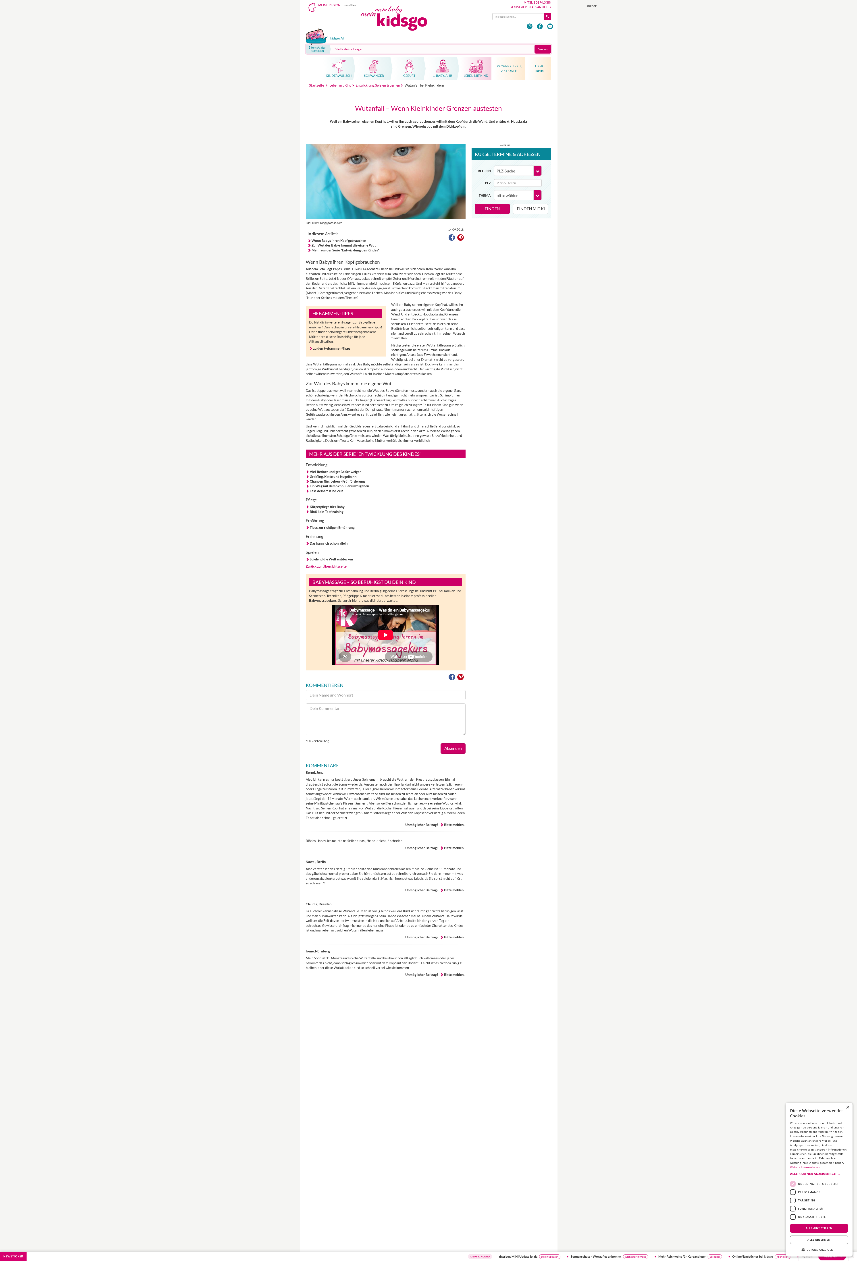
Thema (485, 195)
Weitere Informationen (805, 1167)
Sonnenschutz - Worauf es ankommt (520, 1256)
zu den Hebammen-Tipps (331, 348)
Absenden (453, 748)
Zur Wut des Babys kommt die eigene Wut (344, 245)
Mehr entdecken (790, 1256)
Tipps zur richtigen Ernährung (332, 527)
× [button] (847, 1107)
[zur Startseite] (397, 19)
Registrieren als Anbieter (530, 7)
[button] (452, 238)
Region (484, 171)
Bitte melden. (454, 825)
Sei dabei (639, 1256)
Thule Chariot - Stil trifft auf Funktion (751, 1256)
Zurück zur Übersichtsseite (326, 566)
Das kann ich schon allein (329, 543)
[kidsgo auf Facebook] (540, 26)
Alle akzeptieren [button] (819, 1228)
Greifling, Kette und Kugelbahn (333, 477)
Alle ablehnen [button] (818, 1240)
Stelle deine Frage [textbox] (348, 49)
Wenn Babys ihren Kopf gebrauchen (339, 241)
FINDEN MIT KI (531, 208)
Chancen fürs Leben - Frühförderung (337, 481)
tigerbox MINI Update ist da (442, 1256)
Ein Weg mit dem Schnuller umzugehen (339, 486)
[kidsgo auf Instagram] (530, 26)
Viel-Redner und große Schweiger (335, 472)
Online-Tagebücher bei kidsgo (676, 1256)
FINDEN (492, 208)
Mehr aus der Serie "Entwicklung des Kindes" (345, 250)
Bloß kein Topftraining (326, 512)
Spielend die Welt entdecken (331, 559)
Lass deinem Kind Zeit (326, 491)
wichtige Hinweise (559, 1256)
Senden (542, 49)
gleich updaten (473, 1256)
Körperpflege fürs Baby (327, 507)
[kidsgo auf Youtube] (550, 26)
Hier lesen (706, 1256)
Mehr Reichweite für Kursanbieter (606, 1256)
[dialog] (819, 1180)
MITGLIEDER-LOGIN (537, 2)
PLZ (488, 183)
